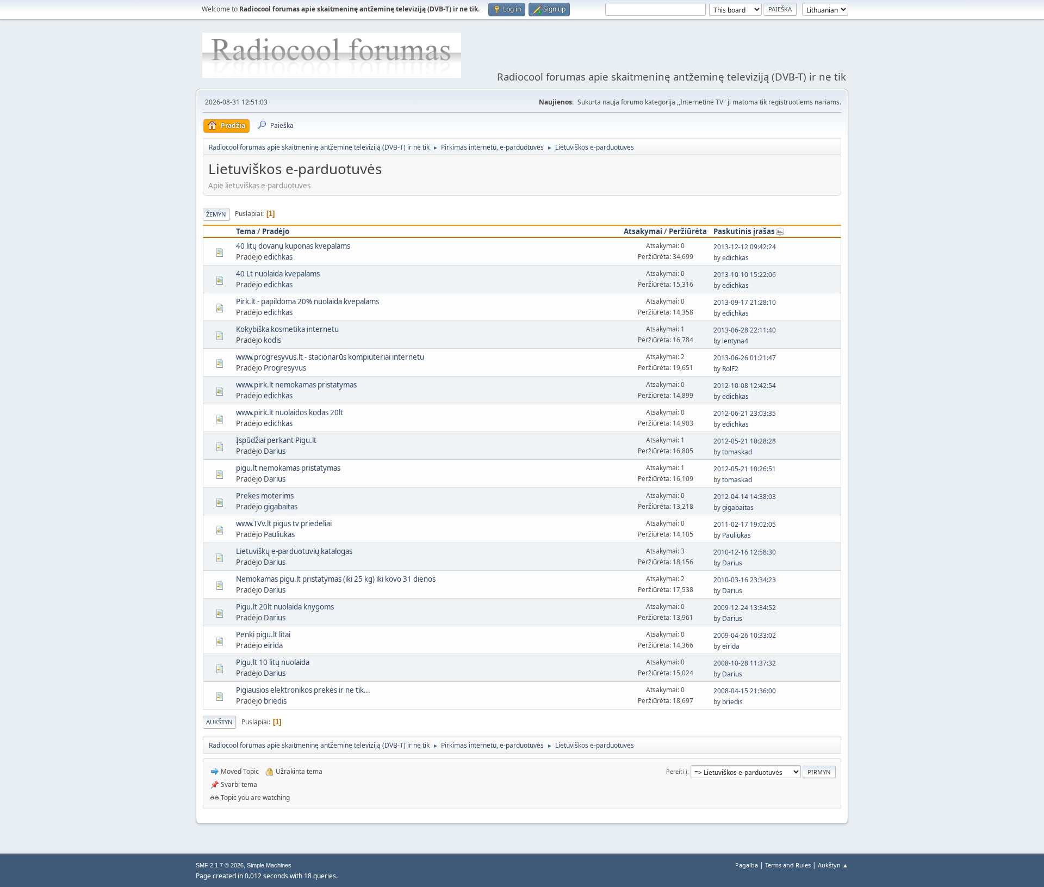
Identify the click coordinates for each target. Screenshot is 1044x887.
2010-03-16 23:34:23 (744, 579)
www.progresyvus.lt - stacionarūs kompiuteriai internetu (330, 357)
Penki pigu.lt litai (263, 634)
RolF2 (730, 368)
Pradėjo (275, 231)
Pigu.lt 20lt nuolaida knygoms (285, 607)
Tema (246, 231)
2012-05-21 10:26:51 (744, 468)
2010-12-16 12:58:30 (744, 552)
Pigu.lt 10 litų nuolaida (272, 662)
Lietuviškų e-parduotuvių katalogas (294, 551)
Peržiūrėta (688, 231)
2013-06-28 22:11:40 (744, 330)
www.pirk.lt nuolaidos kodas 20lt (289, 412)
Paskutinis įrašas (744, 231)
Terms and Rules (788, 865)
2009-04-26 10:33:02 (744, 635)
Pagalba (746, 865)
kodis (272, 340)
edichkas (278, 257)
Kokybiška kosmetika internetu (287, 329)
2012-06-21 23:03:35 (744, 413)
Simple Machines (269, 865)
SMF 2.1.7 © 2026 (220, 865)
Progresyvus (285, 368)
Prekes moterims (265, 496)
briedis (275, 701)
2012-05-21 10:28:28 (744, 441)
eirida (273, 645)
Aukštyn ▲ (833, 865)
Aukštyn (219, 722)
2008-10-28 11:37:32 (744, 663)
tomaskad (737, 452)
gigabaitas (280, 507)
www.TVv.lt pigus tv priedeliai (284, 523)
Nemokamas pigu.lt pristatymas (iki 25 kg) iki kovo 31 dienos (336, 579)
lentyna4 (735, 341)
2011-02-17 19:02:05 (744, 524)
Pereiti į (676, 771)
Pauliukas (279, 534)
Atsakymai (643, 231)
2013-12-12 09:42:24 (744, 246)
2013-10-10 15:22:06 (744, 274)
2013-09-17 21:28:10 (744, 302)
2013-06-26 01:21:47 (744, 357)
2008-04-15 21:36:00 (744, 690)
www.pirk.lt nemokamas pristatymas (296, 385)
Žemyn (216, 214)
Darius (274, 451)
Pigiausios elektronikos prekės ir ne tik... (303, 690)
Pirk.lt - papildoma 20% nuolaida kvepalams (307, 301)
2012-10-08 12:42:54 (744, 385)
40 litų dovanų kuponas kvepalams (293, 246)
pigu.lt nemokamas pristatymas (288, 468)
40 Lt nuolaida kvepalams (278, 274)
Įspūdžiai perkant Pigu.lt (276, 440)
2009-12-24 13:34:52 (744, 607)
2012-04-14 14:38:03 (744, 496)
